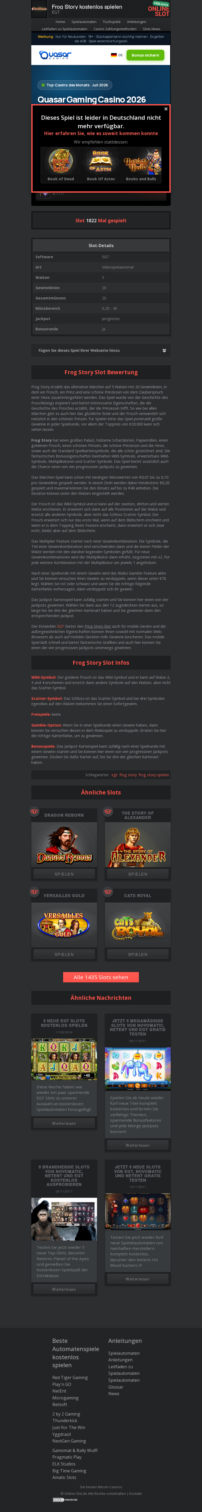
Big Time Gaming (69, 1471)
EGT (60, 626)
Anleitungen (136, 21)
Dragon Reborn (64, 815)
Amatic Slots (64, 1477)
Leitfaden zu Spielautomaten (64, 28)
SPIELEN (64, 874)
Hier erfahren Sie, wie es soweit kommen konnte (101, 133)
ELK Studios (63, 1464)
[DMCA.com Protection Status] (65, 1499)
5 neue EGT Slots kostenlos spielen (64, 1023)
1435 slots (160, 4)
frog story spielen (154, 774)
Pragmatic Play (67, 1457)
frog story (128, 774)
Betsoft (59, 1404)
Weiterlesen (64, 1123)
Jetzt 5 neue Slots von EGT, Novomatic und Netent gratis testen (138, 1173)
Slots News (151, 28)
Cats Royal (138, 895)
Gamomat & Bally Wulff (75, 1450)
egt (115, 774)
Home (60, 21)
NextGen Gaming (69, 1441)
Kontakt (135, 1493)
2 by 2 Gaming (66, 1414)
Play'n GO (61, 1384)
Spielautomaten (84, 21)
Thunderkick (64, 1420)
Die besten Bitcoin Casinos (101, 1487)
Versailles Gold (64, 895)
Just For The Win (68, 1427)
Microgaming (65, 1398)
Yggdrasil (61, 1434)
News (113, 1394)
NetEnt (59, 1391)
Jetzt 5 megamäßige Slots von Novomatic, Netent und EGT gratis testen (138, 1027)
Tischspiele (112, 21)
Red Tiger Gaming (70, 1377)
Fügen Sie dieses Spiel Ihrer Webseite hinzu (79, 350)
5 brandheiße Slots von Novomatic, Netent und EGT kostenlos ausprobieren (64, 1175)
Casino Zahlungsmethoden (115, 28)
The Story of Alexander (138, 815)
